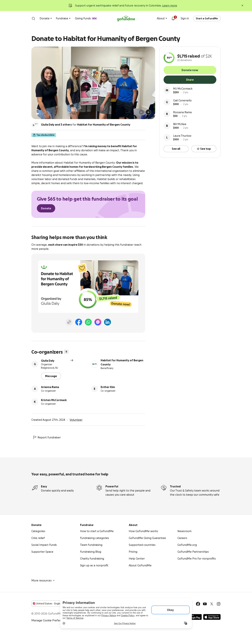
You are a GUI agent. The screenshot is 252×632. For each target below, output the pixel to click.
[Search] (33, 18)
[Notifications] (173, 18)
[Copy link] (69, 322)
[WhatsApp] (88, 322)
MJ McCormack (183, 88)
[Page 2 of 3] (40, 113)
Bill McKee (179, 124)
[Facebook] (78, 322)
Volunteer (76, 419)
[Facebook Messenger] (97, 322)
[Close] (242, 5)
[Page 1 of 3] (37, 113)
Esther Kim (108, 387)
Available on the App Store (212, 617)
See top (205, 148)
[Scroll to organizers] (36, 124)
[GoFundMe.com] (126, 18)
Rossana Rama (182, 112)
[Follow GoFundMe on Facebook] (198, 603)
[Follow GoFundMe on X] (211, 603)
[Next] (148, 112)
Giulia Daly (47, 360)
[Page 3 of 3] (43, 113)
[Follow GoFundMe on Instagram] (218, 603)
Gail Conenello (182, 100)
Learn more (169, 5)
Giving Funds (85, 18)
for (85, 124)
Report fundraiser (49, 437)
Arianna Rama (50, 387)
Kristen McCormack (54, 400)
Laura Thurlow (182, 135)
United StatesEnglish (49, 603)
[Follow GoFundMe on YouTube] (204, 603)
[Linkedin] (107, 322)
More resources (41, 580)
